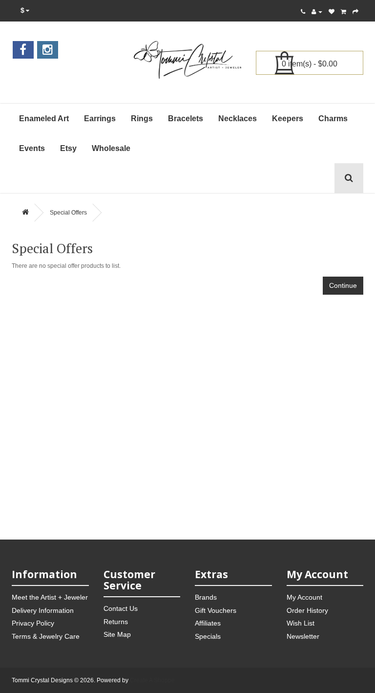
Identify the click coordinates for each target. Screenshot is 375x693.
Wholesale (111, 148)
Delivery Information (43, 610)
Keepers (287, 118)
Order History (307, 610)
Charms (333, 118)
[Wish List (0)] (331, 11)
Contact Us (121, 608)
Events (32, 148)
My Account (304, 597)
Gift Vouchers (215, 610)
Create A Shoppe (152, 680)
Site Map (117, 634)
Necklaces (237, 118)
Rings (142, 118)
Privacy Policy (33, 623)
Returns (116, 622)
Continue (343, 285)
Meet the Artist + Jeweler (50, 597)
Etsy (68, 148)
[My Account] (317, 11)
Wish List (300, 623)
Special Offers (68, 212)
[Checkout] (355, 11)
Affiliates (208, 623)
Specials (208, 636)
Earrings (100, 118)
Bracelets (185, 118)
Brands (206, 597)
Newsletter (303, 636)
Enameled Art (44, 118)
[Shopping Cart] (343, 11)
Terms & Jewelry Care (46, 636)
